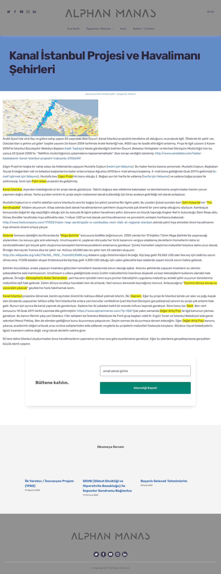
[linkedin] (34, 11)
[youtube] (21, 11)
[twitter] (8, 11)
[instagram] (28, 11)
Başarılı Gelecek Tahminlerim (164, 481)
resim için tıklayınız (120, 166)
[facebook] (15, 11)
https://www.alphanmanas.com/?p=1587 (105, 311)
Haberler (132, 94)
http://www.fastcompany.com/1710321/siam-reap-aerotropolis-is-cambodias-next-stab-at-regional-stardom (77, 222)
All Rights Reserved (119, 568)
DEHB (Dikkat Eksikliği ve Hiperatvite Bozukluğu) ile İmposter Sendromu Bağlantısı (107, 486)
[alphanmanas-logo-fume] (110, 530)
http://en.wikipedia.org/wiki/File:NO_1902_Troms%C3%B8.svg (45, 255)
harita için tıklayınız (156, 176)
